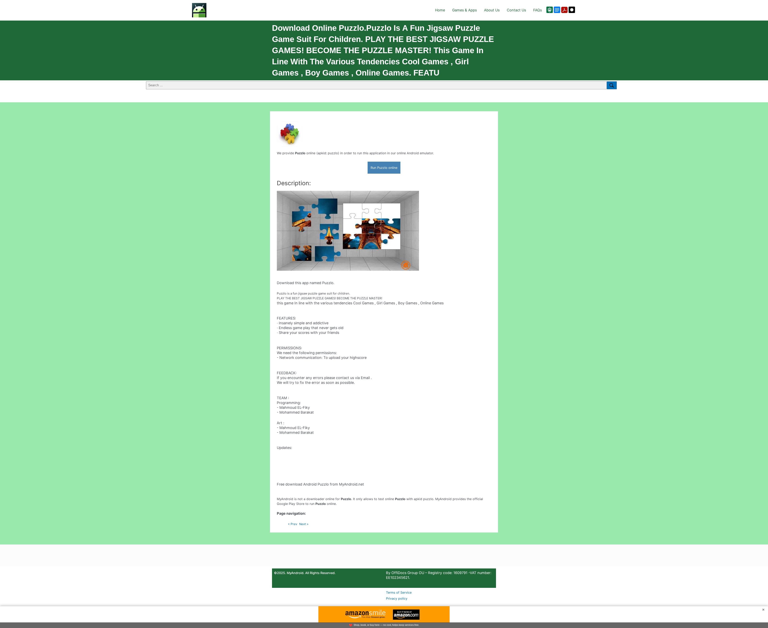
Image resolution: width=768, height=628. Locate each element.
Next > (304, 524)
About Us (492, 10)
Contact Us (516, 10)
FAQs (537, 10)
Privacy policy (396, 598)
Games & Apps (464, 10)
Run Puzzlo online (384, 168)
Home (440, 10)
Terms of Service (399, 592)
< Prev (292, 524)
